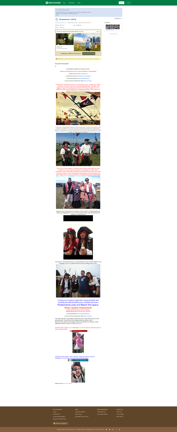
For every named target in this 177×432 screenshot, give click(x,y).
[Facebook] (106, 429)
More (57, 14)
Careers (54, 411)
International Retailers (102, 414)
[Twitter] (116, 429)
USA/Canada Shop (101, 411)
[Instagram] (113, 429)
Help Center (119, 411)
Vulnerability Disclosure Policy (81, 416)
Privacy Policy (101, 429)
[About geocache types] (56, 19)
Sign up (121, 2)
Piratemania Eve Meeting (84, 76)
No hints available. (68, 383)
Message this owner (74, 22)
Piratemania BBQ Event (84, 78)
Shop (79, 3)
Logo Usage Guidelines (80, 411)
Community (71, 3)
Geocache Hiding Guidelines (59, 416)
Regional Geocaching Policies (59, 419)
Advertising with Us (113, 33)
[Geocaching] (53, 2)
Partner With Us (56, 414)
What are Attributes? (110, 30)
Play (64, 3)
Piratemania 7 (84, 73)
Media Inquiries (119, 416)
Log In (128, 2)
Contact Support (120, 414)
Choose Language (61, 423)
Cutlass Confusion (87, 80)
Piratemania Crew (62, 22)
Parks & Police (78, 414)
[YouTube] (109, 429)
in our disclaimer (95, 58)
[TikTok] (119, 429)
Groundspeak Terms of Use (92, 429)
